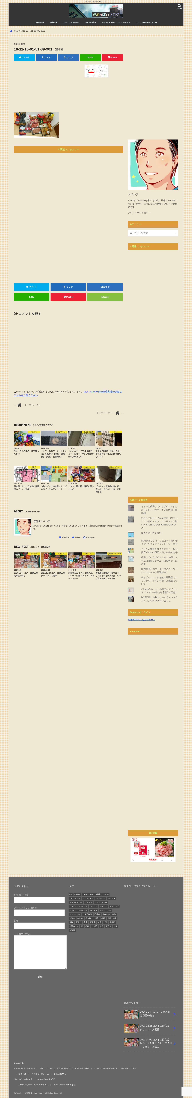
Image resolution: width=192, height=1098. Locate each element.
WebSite (65, 537)
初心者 (80, 918)
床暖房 (92, 922)
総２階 (94, 926)
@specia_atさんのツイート (141, 619)
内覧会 (72, 918)
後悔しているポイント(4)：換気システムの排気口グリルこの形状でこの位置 (159, 560)
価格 (114, 914)
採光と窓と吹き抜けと (152, 533)
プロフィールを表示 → (139, 212)
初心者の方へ (91, 22)
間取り (108, 926)
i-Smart (77, 894)
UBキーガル (88, 894)
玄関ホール (73, 926)
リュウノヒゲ (74, 914)
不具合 (97, 914)
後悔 (99, 922)
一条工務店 (87, 914)
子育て (78, 922)
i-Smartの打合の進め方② (46, 1079)
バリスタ (93, 910)
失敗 (71, 922)
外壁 (97, 918)
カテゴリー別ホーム (71, 22)
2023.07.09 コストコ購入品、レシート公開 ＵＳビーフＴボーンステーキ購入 (156, 1043)
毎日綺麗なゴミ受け (128, 1068)
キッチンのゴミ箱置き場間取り (105, 1068)
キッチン (111, 898)
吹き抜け (89, 918)
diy (70, 894)
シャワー (103, 906)
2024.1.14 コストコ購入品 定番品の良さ (156, 1013)
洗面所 (113, 922)
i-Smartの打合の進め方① (23, 1079)
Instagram (90, 537)
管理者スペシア (43, 521)
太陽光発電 (112, 918)
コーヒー (93, 906)
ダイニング (114, 906)
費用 (101, 926)
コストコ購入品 (100, 902)
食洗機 (72, 930)
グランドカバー (75, 902)
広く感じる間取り (63, 1068)
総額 (87, 926)
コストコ (88, 902)
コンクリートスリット (78, 906)
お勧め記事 (39, 22)
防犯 (115, 926)
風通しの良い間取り (82, 1068)
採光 (106, 922)
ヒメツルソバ (105, 910)
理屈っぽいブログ (36, 1093)
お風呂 (98, 894)
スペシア (133, 194)
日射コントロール (46, 1068)
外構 (103, 918)
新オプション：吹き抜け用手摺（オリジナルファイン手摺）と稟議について (159, 580)
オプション (100, 898)
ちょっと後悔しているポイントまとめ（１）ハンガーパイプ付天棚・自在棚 (159, 509)
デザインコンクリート (78, 910)
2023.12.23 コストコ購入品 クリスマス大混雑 (156, 1027)
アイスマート (74, 898)
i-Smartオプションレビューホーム (116, 22)
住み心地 (106, 914)
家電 (85, 922)
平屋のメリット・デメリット (24, 1068)
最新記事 (53, 22)
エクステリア (88, 898)
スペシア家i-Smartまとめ (146, 22)
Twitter (78, 537)
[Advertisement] (40, 85)
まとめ (106, 894)
